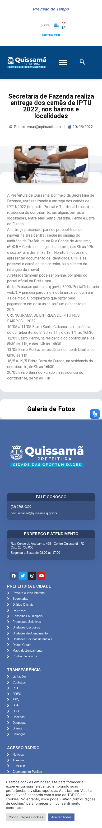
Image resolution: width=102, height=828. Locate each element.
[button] (63, 62)
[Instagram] (32, 576)
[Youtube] (41, 576)
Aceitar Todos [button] (61, 817)
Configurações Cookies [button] (26, 817)
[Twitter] (23, 576)
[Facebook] (13, 576)
